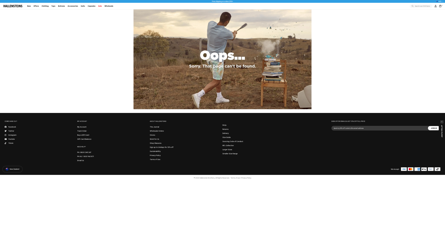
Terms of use (235, 178)
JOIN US (434, 128)
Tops (53, 6)
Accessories (73, 6)
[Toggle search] (413, 6)
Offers (36, 6)
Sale (100, 6)
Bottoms (61, 6)
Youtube (11, 139)
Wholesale (109, 6)
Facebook (12, 127)
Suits (83, 6)
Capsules (91, 6)
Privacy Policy (246, 178)
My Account (82, 121)
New (29, 6)
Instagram (12, 135)
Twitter (11, 131)
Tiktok (10, 143)
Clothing (45, 6)
